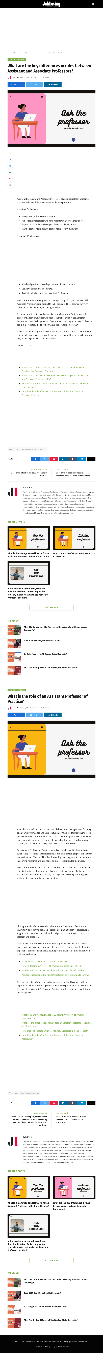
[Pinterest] (10, 178)
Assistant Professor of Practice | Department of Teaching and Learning (55, 975)
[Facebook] (10, 159)
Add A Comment (51, 608)
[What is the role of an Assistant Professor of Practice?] (74, 538)
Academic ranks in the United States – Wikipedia (44, 961)
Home (10, 53)
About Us (38, 1347)
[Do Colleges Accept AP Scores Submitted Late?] (14, 657)
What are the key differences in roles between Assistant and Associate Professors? (71, 1119)
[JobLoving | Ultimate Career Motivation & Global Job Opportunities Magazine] (51, 4)
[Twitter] (10, 166)
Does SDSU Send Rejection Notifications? (42, 640)
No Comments (32, 77)
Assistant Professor (17, 59)
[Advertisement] (51, 30)
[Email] (10, 185)
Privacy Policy (50, 1347)
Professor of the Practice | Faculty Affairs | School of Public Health (53, 970)
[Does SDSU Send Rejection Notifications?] (14, 643)
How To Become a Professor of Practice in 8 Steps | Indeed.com (52, 965)
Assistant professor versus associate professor (27, 449)
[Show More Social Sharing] (64, 84)
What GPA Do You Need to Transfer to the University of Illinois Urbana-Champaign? (56, 628)
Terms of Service (64, 1347)
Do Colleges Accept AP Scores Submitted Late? (45, 654)
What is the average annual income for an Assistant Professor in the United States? (28, 555)
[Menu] (10, 4)
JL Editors (19, 77)
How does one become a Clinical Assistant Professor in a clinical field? (55, 1030)
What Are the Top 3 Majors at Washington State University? (51, 667)
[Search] (93, 4)
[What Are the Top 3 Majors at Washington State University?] (14, 670)
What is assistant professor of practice (24, 1093)
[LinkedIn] (10, 172)
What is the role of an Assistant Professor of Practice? (74, 555)
